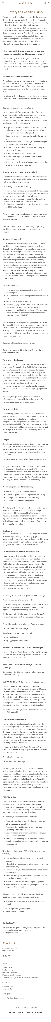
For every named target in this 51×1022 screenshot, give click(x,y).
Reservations (7, 987)
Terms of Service (16, 1012)
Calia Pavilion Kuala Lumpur (13, 998)
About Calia (7, 967)
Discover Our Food (9, 972)
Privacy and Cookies (34, 1012)
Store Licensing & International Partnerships (20, 977)
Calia (21, 1008)
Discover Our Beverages (12, 975)
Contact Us (7, 989)
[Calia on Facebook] (3, 956)
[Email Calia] (9, 956)
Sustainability (8, 970)
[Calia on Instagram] (6, 956)
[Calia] (25, 3)
